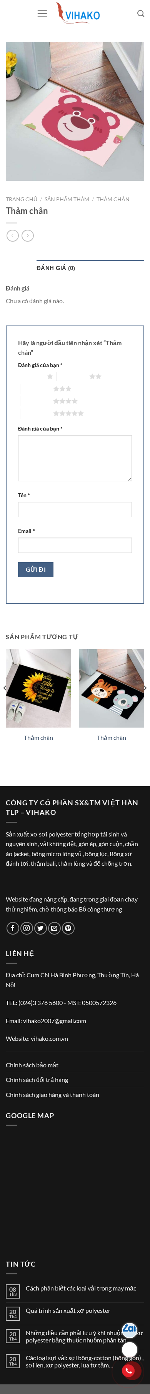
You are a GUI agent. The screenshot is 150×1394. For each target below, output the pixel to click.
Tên (24, 495)
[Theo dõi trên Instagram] (26, 928)
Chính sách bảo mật (32, 1064)
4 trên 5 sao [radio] (36, 401)
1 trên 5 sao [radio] (30, 376)
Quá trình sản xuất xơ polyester (68, 1310)
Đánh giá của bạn (40, 365)
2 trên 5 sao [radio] (73, 376)
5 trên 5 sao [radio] (36, 413)
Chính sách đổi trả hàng (37, 1079)
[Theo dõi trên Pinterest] (68, 928)
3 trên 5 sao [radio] (36, 389)
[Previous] (5, 703)
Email (26, 531)
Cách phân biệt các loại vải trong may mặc (81, 1288)
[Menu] (42, 13)
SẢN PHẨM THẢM (67, 199)
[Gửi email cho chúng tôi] (54, 928)
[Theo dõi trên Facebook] (13, 928)
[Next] (144, 703)
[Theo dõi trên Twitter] (40, 928)
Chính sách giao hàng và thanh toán (52, 1094)
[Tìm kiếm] (140, 13)
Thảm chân (113, 199)
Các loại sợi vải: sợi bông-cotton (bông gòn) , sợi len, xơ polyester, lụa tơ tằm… (84, 1361)
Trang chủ (21, 199)
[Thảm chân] (38, 688)
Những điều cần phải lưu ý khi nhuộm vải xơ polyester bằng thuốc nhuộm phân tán (84, 1336)
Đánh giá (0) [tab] (56, 268)
